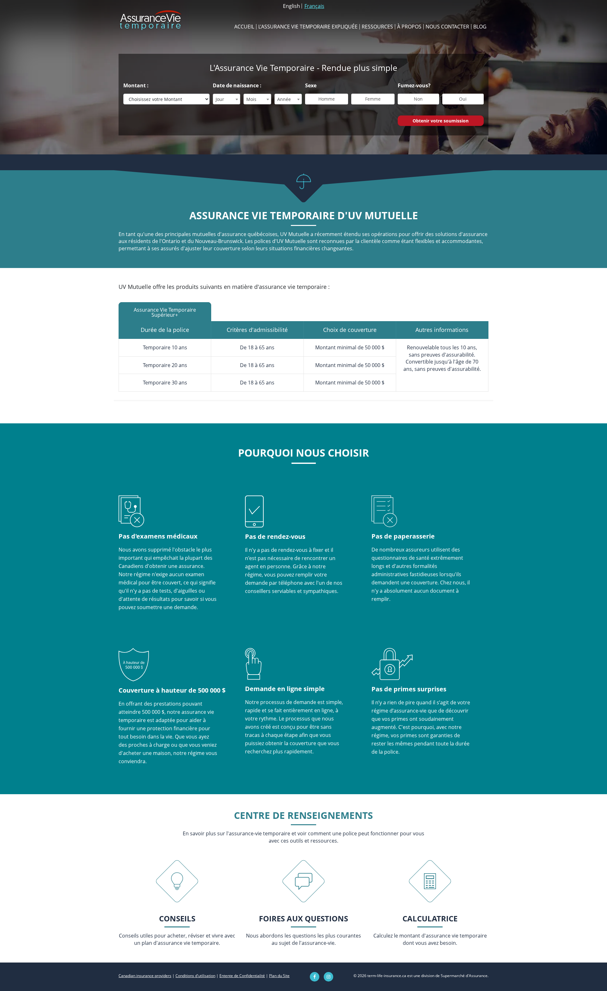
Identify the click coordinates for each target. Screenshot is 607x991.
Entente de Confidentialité (242, 975)
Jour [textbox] (220, 99)
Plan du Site (279, 975)
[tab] (165, 311)
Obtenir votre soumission (441, 121)
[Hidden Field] (177, 881)
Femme (373, 99)
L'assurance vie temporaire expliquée (308, 26)
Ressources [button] (377, 26)
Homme (326, 99)
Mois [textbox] (251, 99)
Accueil (244, 26)
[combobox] (227, 99)
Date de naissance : (237, 85)
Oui (463, 99)
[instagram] (328, 977)
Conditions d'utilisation (195, 975)
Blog (480, 26)
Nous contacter (447, 26)
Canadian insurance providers (145, 975)
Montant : (136, 85)
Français (314, 6)
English (291, 6)
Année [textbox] (284, 99)
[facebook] (314, 977)
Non (418, 99)
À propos (409, 26)
